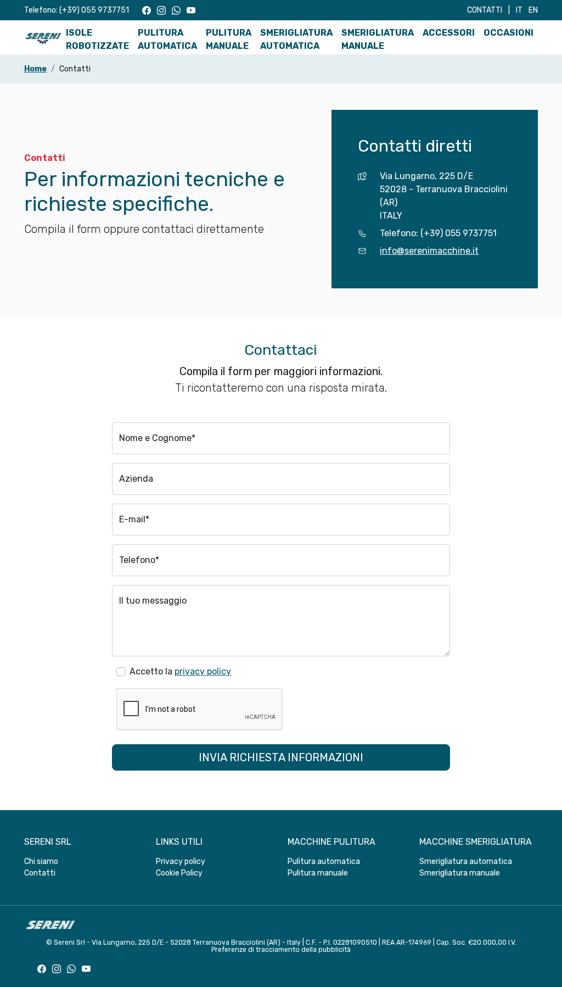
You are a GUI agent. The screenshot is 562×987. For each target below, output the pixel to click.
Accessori (449, 32)
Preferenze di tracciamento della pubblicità (281, 949)
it (519, 10)
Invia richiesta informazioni (281, 757)
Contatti (484, 10)
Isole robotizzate (97, 39)
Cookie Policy (179, 873)
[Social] (146, 10)
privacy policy (203, 671)
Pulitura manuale (228, 39)
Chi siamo (41, 861)
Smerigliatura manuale (377, 39)
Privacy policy (180, 861)
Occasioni (508, 32)
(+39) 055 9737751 (94, 10)
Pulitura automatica (167, 39)
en (533, 10)
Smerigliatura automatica (296, 39)
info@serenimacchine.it (429, 251)
